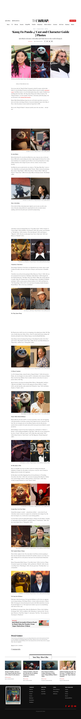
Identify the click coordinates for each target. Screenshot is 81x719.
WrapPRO (27, 24)
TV (12, 24)
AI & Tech (61, 24)
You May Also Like (40, 657)
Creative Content (40, 28)
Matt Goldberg (8, 677)
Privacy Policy (55, 691)
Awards (21, 24)
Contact (30, 693)
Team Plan (43, 691)
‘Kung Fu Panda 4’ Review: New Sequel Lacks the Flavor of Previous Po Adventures (13, 673)
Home (34, 28)
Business (67, 24)
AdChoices (55, 693)
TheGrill (33, 24)
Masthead (31, 697)
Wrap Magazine (69, 687)
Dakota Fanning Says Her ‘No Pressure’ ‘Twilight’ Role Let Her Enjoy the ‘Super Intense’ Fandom (68, 674)
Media (72, 24)
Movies (16, 24)
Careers (30, 695)
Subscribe (73, 20)
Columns (55, 24)
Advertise (31, 691)
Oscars (66, 695)
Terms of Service (56, 689)
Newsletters (16, 20)
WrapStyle (39, 24)
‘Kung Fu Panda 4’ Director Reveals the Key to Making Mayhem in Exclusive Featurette (30, 674)
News (8, 24)
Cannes (66, 689)
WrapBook (31, 702)
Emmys (66, 693)
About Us (31, 689)
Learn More (43, 693)
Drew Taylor (26, 678)
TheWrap (31, 687)
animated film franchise (26, 97)
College (66, 691)
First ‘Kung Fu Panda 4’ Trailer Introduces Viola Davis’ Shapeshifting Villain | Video (49, 674)
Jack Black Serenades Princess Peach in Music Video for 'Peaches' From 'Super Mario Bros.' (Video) (24, 624)
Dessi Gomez (30, 41)
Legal (54, 687)
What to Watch (47, 24)
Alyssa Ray (62, 678)
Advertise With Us (68, 697)
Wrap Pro (43, 687)
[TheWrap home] (40, 21)
